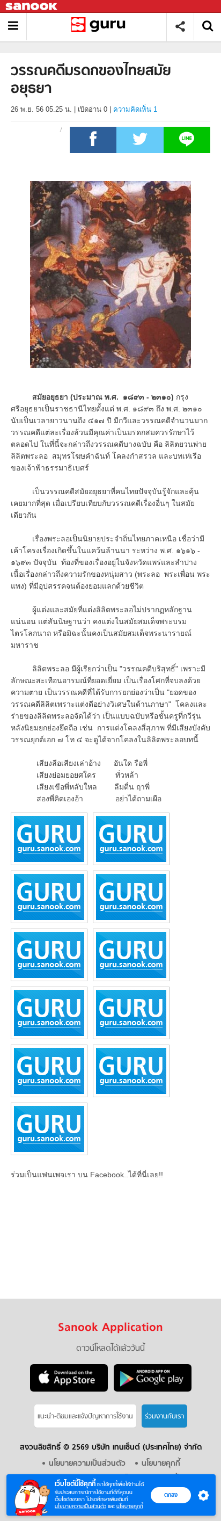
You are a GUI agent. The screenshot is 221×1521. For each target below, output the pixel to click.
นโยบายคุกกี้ (129, 1506)
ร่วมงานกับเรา (164, 1416)
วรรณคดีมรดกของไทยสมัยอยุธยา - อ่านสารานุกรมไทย (100, 26)
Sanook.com (32, 6)
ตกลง (171, 1494)
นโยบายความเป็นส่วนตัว (80, 1506)
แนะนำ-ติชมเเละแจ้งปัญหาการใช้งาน (85, 1416)
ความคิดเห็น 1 (135, 109)
